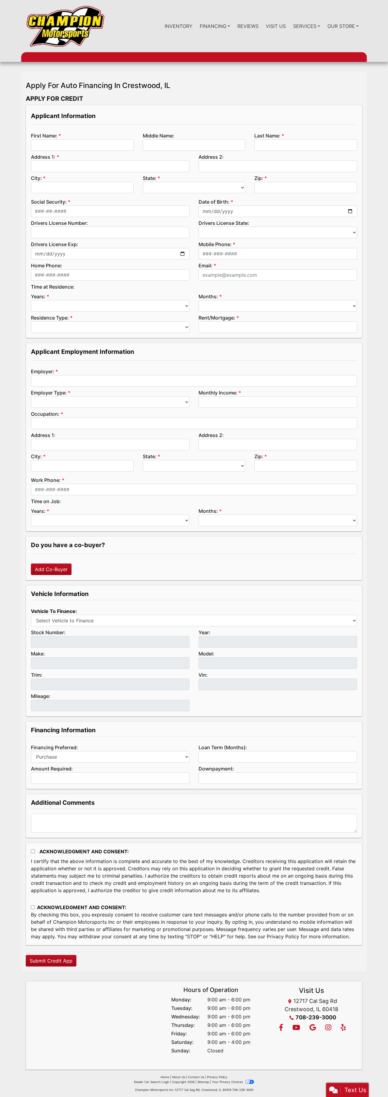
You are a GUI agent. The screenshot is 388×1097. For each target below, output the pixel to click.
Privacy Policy (283, 936)
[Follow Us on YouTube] (296, 1028)
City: (36, 178)
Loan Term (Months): (223, 747)
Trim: (36, 675)
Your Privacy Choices (228, 1082)
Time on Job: (46, 501)
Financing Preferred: (54, 747)
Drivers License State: (224, 223)
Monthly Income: (218, 393)
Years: (38, 296)
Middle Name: (158, 136)
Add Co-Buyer (51, 569)
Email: (205, 265)
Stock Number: (48, 632)
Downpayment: (216, 769)
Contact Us (196, 1077)
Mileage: (40, 696)
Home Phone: (46, 265)
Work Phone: (46, 480)
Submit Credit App (51, 961)
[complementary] (370, 1079)
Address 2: (211, 157)
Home (165, 1077)
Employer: (42, 371)
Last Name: (267, 136)
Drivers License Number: (59, 223)
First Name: (44, 136)
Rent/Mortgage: (217, 318)
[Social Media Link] (328, 1028)
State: (149, 178)
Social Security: (49, 202)
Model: (206, 654)
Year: (204, 632)
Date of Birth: (214, 202)
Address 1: (43, 157)
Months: (208, 296)
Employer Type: (49, 393)
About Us (178, 1077)
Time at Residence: (53, 287)
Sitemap (203, 1082)
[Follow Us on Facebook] (281, 1028)
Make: (38, 654)
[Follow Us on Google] (312, 1028)
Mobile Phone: (215, 244)
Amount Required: (52, 769)
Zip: (258, 178)
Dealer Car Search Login (151, 1082)
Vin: (203, 675)
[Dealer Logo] (65, 26)
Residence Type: (50, 318)
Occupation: (45, 414)
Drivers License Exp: (54, 244)
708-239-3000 (316, 1017)
